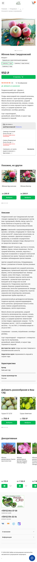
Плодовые (13, 9)
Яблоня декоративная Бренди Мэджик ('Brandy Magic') (22, 460)
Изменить (19, 127)
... (20, 9)
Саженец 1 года (7, 63)
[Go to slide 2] (16, 50)
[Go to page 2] (3, 427)
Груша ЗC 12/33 (6, 413)
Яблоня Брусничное (9, 186)
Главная (4, 9)
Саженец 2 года (7, 66)
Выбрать (9, 197)
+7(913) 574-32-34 (9, 517)
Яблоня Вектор (25, 186)
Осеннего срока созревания (11, 11)
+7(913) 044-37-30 (9, 511)
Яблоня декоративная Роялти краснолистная (8, 459)
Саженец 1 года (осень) (22, 63)
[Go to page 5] (7, 427)
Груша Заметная (26, 413)
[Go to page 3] (4, 427)
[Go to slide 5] (20, 50)
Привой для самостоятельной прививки (14, 60)
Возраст (4, 58)
